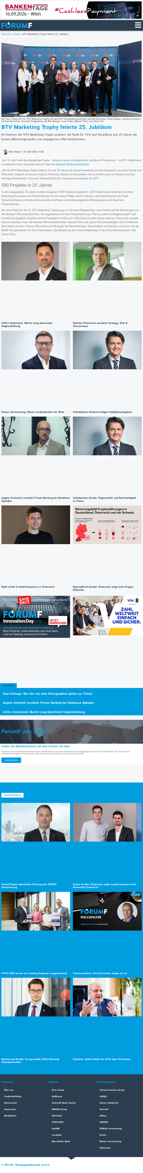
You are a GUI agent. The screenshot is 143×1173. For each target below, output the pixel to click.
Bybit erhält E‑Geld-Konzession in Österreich (28, 587)
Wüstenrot (105, 1148)
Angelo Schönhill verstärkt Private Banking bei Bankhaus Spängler (35, 499)
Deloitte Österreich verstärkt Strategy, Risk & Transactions (100, 324)
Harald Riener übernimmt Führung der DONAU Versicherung (29, 886)
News (17, 34)
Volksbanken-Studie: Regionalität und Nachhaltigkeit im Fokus (104, 499)
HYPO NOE (57, 1122)
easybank (57, 1135)
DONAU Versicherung (111, 1128)
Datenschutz (10, 1103)
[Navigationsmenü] (138, 25)
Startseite (6, 34)
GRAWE (104, 1122)
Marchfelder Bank (61, 1141)
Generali (104, 1109)
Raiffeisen (57, 1096)
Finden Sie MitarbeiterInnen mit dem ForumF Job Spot (35, 746)
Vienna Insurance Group (112, 1090)
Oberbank (57, 1115)
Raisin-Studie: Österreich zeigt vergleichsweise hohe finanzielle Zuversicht (104, 886)
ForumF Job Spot (23, 732)
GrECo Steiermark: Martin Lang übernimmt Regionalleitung (26, 324)
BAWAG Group (59, 1109)
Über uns (8, 1090)
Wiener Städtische (109, 1103)
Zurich (103, 1135)
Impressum (10, 1109)
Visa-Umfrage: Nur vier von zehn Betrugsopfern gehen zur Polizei (47, 694)
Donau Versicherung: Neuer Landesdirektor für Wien (32, 412)
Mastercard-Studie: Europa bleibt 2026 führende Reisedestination (30, 1061)
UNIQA (103, 1096)
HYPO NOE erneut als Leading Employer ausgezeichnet (34, 973)
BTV (95, 178)
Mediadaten (10, 1115)
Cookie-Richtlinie (13, 1096)
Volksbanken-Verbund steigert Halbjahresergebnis (102, 412)
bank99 (55, 1128)
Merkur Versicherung (110, 1141)
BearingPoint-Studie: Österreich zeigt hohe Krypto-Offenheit (103, 588)
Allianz (103, 1115)
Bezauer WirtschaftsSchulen (72, 164)
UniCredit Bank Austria (64, 1103)
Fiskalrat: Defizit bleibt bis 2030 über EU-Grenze (101, 1059)
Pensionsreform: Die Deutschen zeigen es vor (100, 973)
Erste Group (58, 1090)
